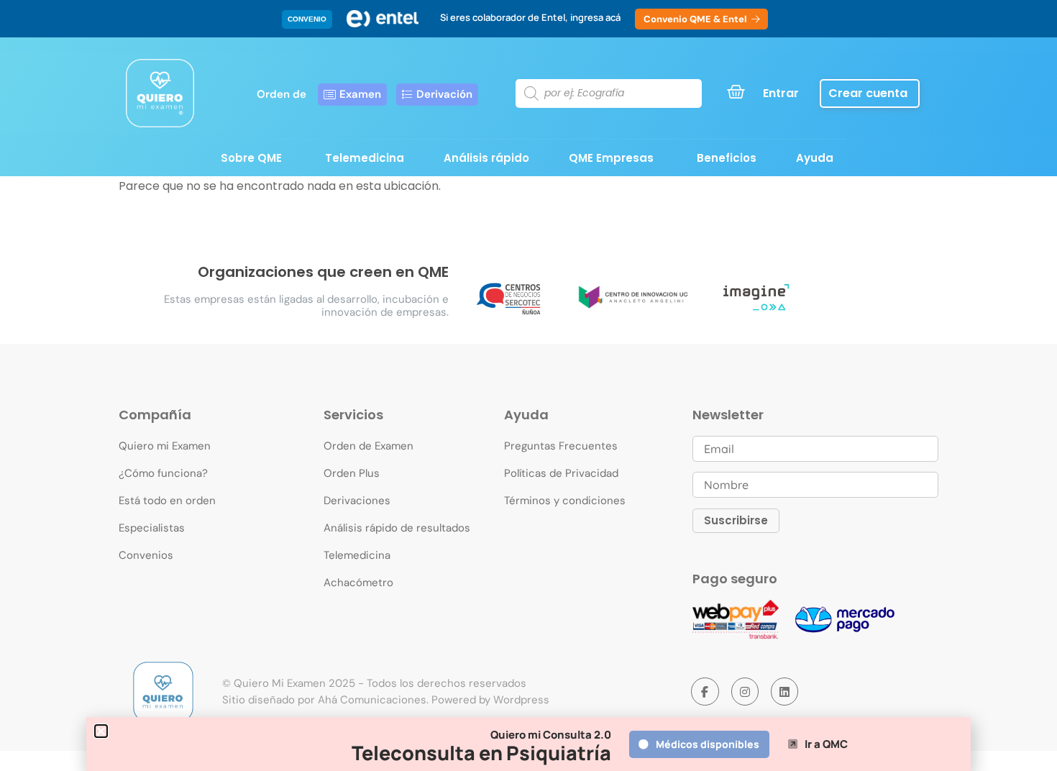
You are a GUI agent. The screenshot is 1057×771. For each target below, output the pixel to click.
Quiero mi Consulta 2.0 (550, 734)
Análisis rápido (486, 157)
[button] (307, 19)
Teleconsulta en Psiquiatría (481, 752)
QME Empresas (611, 157)
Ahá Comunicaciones (372, 700)
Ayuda (814, 157)
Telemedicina (364, 157)
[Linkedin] (784, 691)
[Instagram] (745, 691)
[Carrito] (736, 92)
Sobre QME (251, 157)
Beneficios (726, 157)
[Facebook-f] (704, 691)
